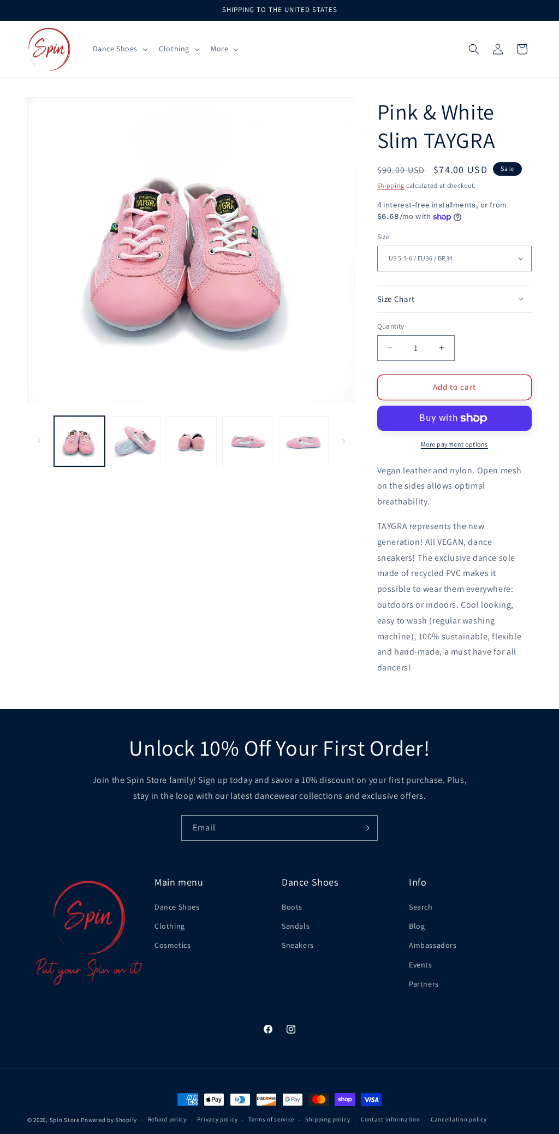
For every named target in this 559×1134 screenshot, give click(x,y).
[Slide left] (39, 441)
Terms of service (271, 1119)
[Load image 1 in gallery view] (79, 441)
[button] (119, 48)
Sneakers (298, 945)
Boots (292, 907)
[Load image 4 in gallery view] (247, 441)
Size (383, 236)
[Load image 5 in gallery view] (303, 441)
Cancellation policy (458, 1119)
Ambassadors (433, 945)
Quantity (391, 326)
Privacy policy (217, 1119)
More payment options (454, 444)
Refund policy (167, 1119)
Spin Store (65, 1120)
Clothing (169, 926)
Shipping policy (327, 1119)
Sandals (296, 926)
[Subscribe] (365, 828)
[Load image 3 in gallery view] (191, 441)
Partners (424, 984)
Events (420, 965)
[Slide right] (343, 441)
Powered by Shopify (109, 1120)
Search (421, 907)
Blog (417, 926)
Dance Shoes (177, 907)
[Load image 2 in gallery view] (135, 441)
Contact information (390, 1119)
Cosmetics (172, 945)
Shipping (391, 185)
